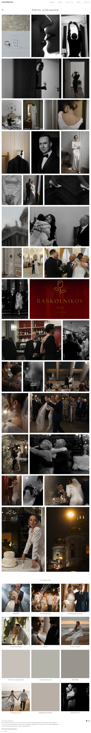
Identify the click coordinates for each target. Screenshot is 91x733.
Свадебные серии (69, 2)
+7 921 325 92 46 (86, 2)
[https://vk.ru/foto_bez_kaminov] (86, 721)
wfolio (6, 731)
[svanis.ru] (7, 2)
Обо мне (78, 2)
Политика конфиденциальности (9, 729)
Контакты (60, 2)
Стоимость (52, 2)
